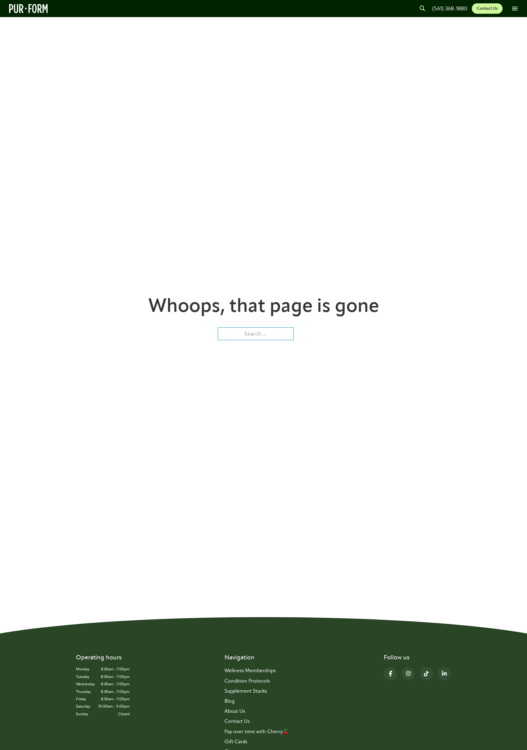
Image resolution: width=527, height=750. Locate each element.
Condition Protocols (247, 681)
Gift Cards (235, 742)
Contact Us (487, 8)
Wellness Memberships (250, 670)
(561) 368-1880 (449, 8)
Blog (229, 701)
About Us (234, 711)
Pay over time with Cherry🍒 (256, 731)
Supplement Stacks (245, 691)
